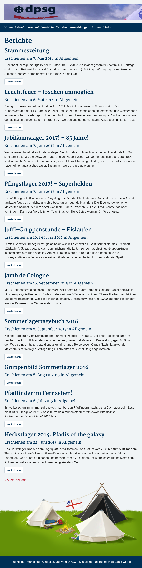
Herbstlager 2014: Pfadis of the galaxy (54, 435)
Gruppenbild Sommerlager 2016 (46, 367)
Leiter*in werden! (27, 27)
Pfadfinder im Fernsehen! (38, 393)
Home (8, 27)
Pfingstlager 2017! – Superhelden (48, 184)
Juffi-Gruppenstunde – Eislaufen (48, 230)
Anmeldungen (79, 27)
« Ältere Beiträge (15, 479)
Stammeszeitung (26, 51)
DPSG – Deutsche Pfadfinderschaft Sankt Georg (99, 561)
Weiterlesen (14, 81)
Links (107, 27)
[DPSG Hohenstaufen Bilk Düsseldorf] (36, 12)
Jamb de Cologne (26, 275)
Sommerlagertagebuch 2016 (41, 321)
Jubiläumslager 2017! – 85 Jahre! (46, 138)
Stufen (96, 27)
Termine (61, 27)
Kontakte (47, 27)
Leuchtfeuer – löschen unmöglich (49, 92)
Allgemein (69, 58)
